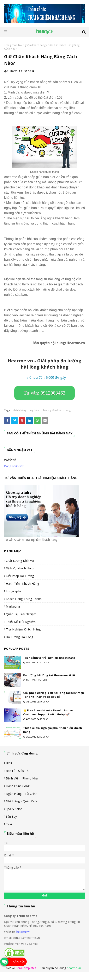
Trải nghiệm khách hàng (32, 45)
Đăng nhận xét (14, 466)
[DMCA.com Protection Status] (14, 957)
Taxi (9, 824)
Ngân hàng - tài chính (21, 793)
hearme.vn (23, 932)
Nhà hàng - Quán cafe (21, 801)
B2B (9, 763)
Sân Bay (11, 816)
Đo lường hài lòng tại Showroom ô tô (49, 675)
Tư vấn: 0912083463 (44, 393)
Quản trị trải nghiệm (21, 614)
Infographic (14, 591)
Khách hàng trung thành (26, 410)
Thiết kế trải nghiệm (21, 622)
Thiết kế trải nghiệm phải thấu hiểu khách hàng (52, 730)
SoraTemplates (26, 968)
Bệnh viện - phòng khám (23, 778)
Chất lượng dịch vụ (20, 560)
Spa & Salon (14, 809)
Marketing (13, 606)
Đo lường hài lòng (19, 637)
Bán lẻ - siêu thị (17, 771)
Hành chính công (18, 786)
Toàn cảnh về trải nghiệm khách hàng (49, 658)
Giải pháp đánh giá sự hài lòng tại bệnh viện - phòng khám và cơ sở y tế (53, 695)
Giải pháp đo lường (20, 576)
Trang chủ (10, 45)
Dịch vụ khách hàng (20, 568)
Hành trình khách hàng (22, 583)
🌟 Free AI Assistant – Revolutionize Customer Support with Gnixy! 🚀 (48, 712)
